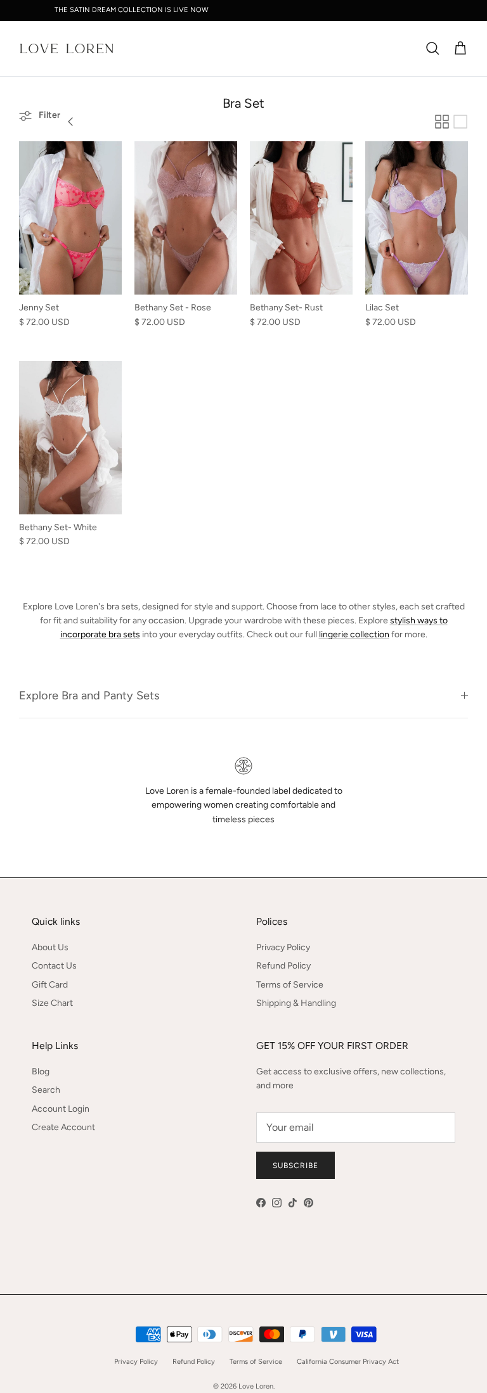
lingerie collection (354, 634)
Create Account (63, 1127)
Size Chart (52, 1003)
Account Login (60, 1109)
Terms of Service (289, 984)
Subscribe (295, 1165)
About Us (50, 947)
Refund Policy (283, 965)
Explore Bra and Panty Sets (89, 696)
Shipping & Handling (296, 1003)
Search (46, 1090)
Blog (40, 1071)
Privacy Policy (283, 947)
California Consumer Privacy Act (348, 1362)
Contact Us (54, 965)
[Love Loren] (66, 48)
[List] (460, 121)
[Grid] (442, 121)
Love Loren (255, 1386)
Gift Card (50, 984)
